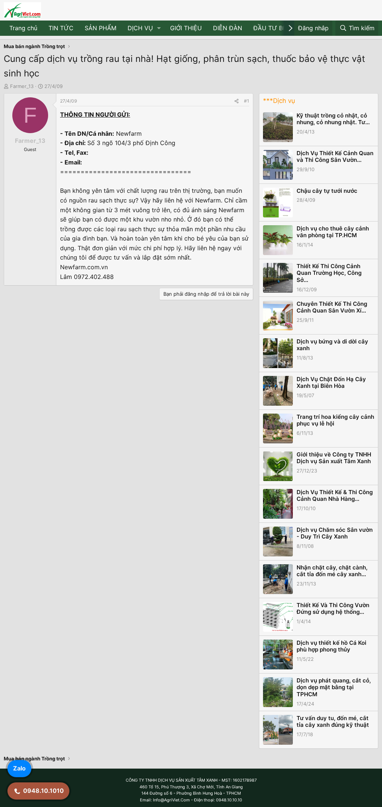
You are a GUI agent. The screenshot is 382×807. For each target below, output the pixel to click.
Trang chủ (23, 28)
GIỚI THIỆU (186, 28)
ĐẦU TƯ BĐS (272, 28)
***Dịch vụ (279, 100)
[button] (159, 28)
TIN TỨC (60, 28)
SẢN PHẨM (100, 28)
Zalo (19, 768)
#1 (246, 101)
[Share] (236, 101)
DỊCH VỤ (140, 28)
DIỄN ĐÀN (227, 28)
